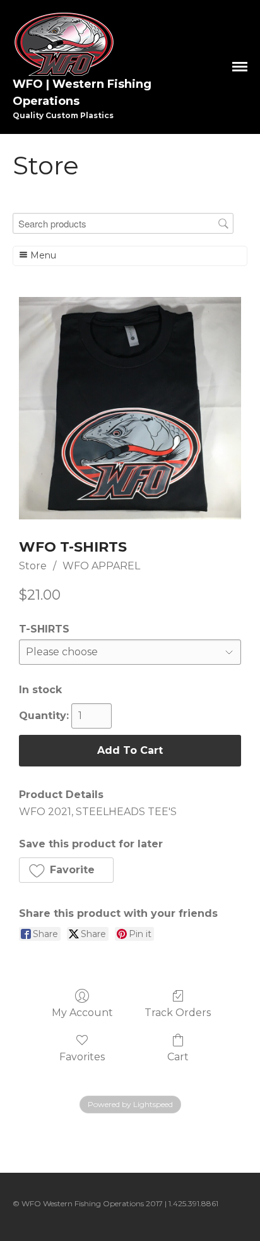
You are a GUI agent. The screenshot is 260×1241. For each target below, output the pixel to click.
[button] (66, 870)
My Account (82, 1013)
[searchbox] (123, 223)
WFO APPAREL (101, 566)
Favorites (82, 1057)
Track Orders (178, 1013)
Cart (178, 1057)
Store (33, 566)
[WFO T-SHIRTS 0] (130, 408)
